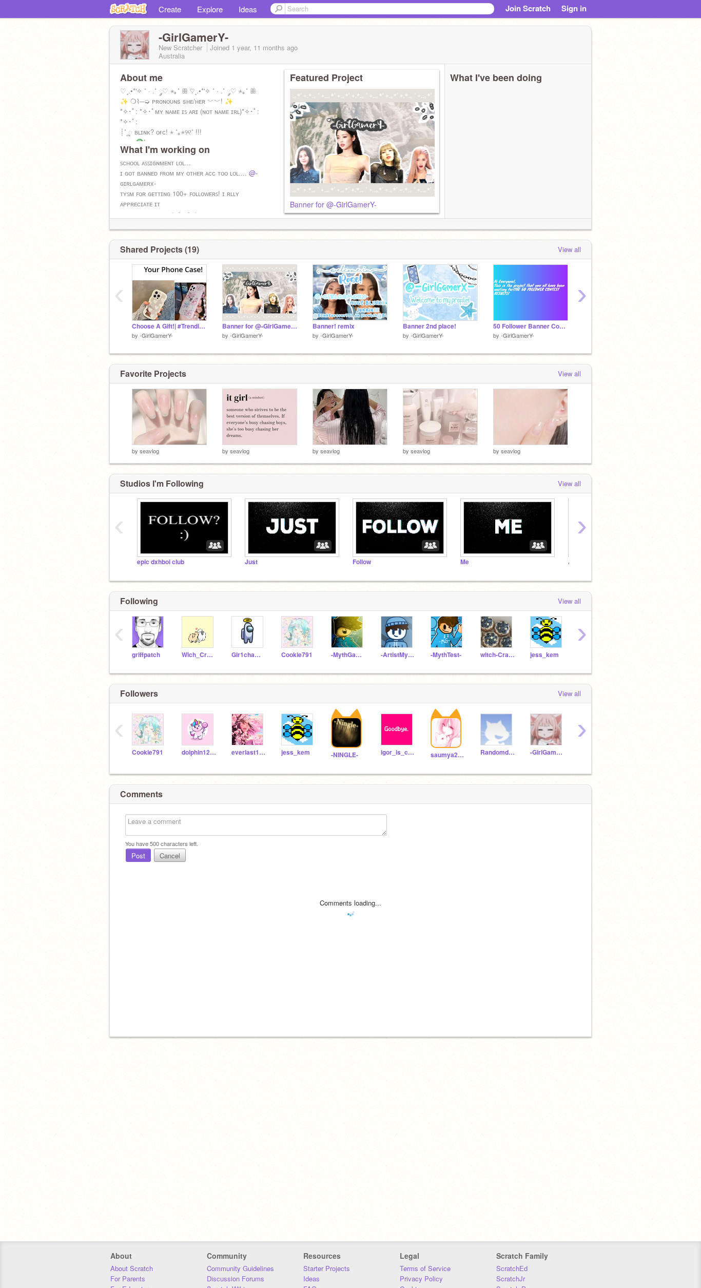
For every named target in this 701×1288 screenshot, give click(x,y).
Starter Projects (326, 1268)
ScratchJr (510, 1278)
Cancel (170, 855)
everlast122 (248, 752)
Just (251, 562)
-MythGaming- (348, 654)
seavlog (149, 451)
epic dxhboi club (160, 562)
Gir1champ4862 (248, 654)
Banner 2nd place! (429, 326)
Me (464, 562)
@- (253, 173)
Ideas (248, 9)
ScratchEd (512, 1268)
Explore (210, 9)
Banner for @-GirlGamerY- (333, 204)
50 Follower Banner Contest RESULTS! (530, 326)
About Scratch (131, 1268)
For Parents (127, 1278)
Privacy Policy (421, 1278)
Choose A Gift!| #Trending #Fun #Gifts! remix (169, 326)
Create (170, 9)
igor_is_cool (398, 752)
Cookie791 (297, 654)
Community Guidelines (240, 1268)
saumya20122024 (448, 755)
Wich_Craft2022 (199, 654)
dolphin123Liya (199, 752)
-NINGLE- (344, 755)
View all (569, 249)
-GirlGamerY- (156, 335)
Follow (362, 562)
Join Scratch (528, 8)
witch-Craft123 (497, 654)
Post (138, 855)
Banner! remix (334, 326)
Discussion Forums (235, 1278)
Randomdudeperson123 (497, 752)
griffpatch (146, 654)
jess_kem (544, 654)
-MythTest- (446, 654)
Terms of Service (425, 1268)
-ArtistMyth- (398, 654)
